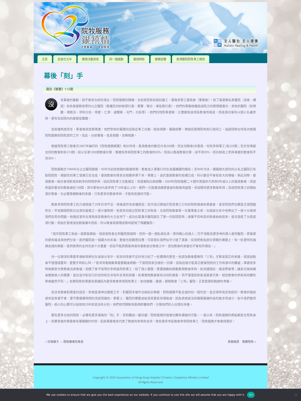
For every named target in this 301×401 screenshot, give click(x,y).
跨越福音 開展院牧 (242, 341)
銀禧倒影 (139, 59)
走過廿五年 (65, 59)
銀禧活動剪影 (90, 59)
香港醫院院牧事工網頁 (190, 59)
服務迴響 (160, 59)
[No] (296, 395)
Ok (251, 394)
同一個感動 (116, 59)
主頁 (45, 59)
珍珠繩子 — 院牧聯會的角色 (64, 341)
